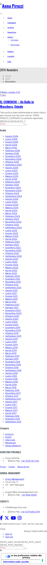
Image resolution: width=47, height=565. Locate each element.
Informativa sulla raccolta (16, 561)
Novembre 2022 (13, 250)
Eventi (8, 437)
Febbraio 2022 (12, 276)
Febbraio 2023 (12, 242)
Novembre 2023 (13, 222)
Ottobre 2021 (12, 285)
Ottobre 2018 (12, 367)
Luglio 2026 (11, 139)
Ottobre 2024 (12, 193)
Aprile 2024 (11, 210)
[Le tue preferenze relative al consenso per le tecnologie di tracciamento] (42, 560)
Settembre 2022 (13, 256)
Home (9, 18)
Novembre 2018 (13, 364)
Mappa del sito (23, 467)
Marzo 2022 (11, 273)
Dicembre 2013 (12, 419)
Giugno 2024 (11, 205)
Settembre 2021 (13, 287)
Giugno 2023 (11, 233)
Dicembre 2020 (13, 310)
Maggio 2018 (11, 382)
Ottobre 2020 (12, 316)
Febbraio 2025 (12, 182)
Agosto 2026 (11, 136)
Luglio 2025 (11, 170)
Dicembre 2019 (12, 327)
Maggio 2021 (11, 299)
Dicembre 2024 (13, 187)
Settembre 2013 (13, 422)
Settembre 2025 (13, 165)
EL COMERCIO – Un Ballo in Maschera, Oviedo (17, 104)
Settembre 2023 (13, 227)
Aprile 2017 (11, 413)
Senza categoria (13, 445)
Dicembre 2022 (13, 247)
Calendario (11, 23)
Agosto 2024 (11, 199)
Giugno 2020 (11, 325)
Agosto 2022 (11, 259)
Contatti (10, 56)
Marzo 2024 (11, 213)
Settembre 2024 (13, 196)
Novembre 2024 (13, 190)
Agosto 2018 (11, 373)
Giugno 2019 (11, 344)
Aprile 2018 (11, 384)
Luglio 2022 (11, 262)
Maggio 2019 (11, 347)
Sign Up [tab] (9, 537)
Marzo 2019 (10, 353)
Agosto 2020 (11, 319)
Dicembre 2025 (13, 156)
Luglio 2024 (11, 202)
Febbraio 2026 (12, 150)
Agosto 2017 (11, 402)
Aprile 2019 (11, 350)
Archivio (10, 28)
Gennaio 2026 (12, 153)
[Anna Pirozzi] (11, 6)
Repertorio (11, 32)
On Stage (14, 40)
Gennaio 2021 (11, 307)
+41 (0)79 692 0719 (30, 512)
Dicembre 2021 (12, 279)
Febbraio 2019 (12, 356)
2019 (7, 79)
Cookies (11, 467)
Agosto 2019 (11, 339)
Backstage (15, 45)
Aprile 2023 (11, 239)
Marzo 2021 (10, 302)
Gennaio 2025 (12, 185)
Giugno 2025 (11, 173)
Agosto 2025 (11, 167)
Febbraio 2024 (12, 216)
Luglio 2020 (11, 322)
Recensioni (10, 443)
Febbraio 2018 (12, 390)
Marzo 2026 (11, 148)
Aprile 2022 (11, 270)
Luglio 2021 (11, 293)
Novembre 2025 (13, 159)
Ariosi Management (14, 479)
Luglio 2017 (11, 404)
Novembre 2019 (13, 330)
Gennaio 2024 (12, 219)
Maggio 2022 (11, 267)
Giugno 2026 (11, 142)
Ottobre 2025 (12, 162)
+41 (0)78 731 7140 (30, 461)
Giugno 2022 (11, 265)
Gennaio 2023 (12, 245)
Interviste (10, 440)
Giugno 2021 (11, 296)
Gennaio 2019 (11, 359)
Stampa (10, 52)
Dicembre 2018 (12, 362)
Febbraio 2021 (12, 305)
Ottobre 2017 (11, 396)
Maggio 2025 (11, 176)
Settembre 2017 (13, 399)
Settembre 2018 (13, 370)
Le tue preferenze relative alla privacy (26, 556)
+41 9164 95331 (29, 495)
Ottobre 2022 (12, 253)
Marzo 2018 (10, 387)
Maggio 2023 (11, 236)
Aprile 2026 (11, 145)
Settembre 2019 (13, 336)
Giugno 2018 (11, 379)
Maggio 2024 (11, 207)
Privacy (3, 467)
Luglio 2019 (11, 342)
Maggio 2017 (11, 410)
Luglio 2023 (11, 230)
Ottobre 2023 (12, 225)
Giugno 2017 (11, 407)
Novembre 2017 (13, 393)
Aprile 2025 (11, 179)
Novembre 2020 (13, 313)
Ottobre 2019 (12, 333)
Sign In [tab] (8, 534)
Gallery (10, 37)
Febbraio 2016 (12, 416)
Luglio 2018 (11, 376)
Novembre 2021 (13, 282)
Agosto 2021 (11, 290)
